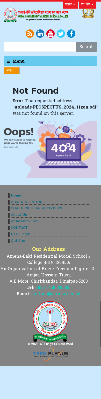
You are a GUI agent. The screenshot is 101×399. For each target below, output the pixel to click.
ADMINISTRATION (27, 202)
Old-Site (18, 241)
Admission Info (25, 221)
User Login (21, 234)
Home (16, 195)
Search (87, 47)
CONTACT (19, 228)
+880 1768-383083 (52, 287)
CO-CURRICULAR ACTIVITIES (36, 208)
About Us (19, 215)
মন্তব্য (69, 4)
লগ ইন (86, 4)
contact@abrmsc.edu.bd (56, 294)
